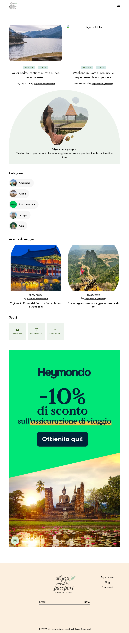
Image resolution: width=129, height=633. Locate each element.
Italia (43, 67)
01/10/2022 (81, 83)
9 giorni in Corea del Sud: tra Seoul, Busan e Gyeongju (35, 304)
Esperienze (107, 577)
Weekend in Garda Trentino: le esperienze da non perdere (93, 75)
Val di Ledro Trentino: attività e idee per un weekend (35, 75)
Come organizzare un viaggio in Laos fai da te (93, 304)
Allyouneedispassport (44, 83)
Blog (107, 582)
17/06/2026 (93, 295)
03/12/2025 (23, 83)
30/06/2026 (35, 295)
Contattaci (107, 587)
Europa (29, 67)
